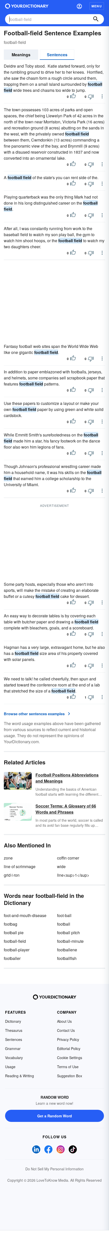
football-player (16, 950)
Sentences (57, 55)
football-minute (70, 941)
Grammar (13, 1048)
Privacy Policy (68, 1039)
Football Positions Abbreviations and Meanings (67, 778)
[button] (79, 6)
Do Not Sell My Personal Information (54, 1168)
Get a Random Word (54, 1115)
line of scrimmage (19, 866)
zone (8, 858)
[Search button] (95, 19)
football (63, 924)
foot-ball (64, 915)
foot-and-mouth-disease (25, 915)
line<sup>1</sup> (73, 875)
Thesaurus (13, 1030)
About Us (64, 1021)
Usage (10, 1066)
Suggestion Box (69, 1075)
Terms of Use (68, 1066)
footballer (12, 958)
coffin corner (68, 858)
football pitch (68, 932)
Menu (97, 6)
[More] (102, 96)
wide (61, 866)
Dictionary (13, 1021)
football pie (14, 932)
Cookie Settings (69, 1057)
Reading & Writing (19, 1075)
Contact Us (66, 1030)
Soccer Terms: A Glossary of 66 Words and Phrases (65, 809)
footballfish (67, 958)
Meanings (21, 55)
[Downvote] (91, 96)
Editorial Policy (68, 1048)
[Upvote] (73, 96)
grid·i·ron (12, 875)
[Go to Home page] (26, 6)
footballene (67, 950)
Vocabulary (14, 1057)
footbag (10, 924)
